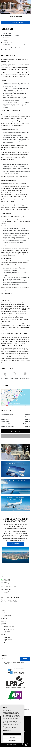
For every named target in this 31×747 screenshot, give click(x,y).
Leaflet (9, 405)
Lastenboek (14, 378)
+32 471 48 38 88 (6, 580)
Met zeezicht (3, 10)
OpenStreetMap (18, 405)
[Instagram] (15, 600)
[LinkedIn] (11, 600)
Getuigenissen (7, 632)
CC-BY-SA (28, 405)
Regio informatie (15, 436)
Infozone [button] (3, 634)
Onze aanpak (7, 631)
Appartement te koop (9, 612)
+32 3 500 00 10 (5, 582)
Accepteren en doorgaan (12, 733)
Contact (3, 644)
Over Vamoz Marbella (9, 626)
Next (29, 7)
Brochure (4, 378)
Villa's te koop (7, 617)
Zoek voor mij (15, 544)
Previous (2, 7)
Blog (5, 642)
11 (29, 11)
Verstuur (25, 659)
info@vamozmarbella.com (7, 583)
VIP (1, 645)
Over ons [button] (3, 624)
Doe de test (3, 620)
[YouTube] (7, 600)
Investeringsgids (8, 639)
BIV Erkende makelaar (9, 629)
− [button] (2, 393)
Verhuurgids (7, 640)
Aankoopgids (7, 636)
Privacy (26, 709)
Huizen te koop (7, 615)
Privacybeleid (6, 663)
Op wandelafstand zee (5, 13)
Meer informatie (7, 730)
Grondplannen (25, 378)
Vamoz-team (7, 628)
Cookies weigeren (12, 740)
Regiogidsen (4, 623)
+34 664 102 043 (6, 579)
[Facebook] (3, 600)
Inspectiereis (4, 618)
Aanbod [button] (3, 610)
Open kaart (15, 431)
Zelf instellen (12, 737)
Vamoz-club (3, 621)
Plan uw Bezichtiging (15, 22)
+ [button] (2, 391)
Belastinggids (7, 637)
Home (2, 609)
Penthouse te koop (8, 613)
